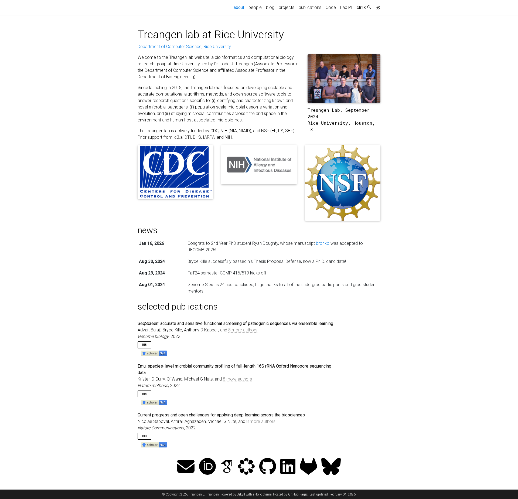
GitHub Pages (298, 494)
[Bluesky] (331, 467)
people (255, 7)
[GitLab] (308, 467)
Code (331, 7)
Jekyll (241, 494)
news (148, 230)
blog (270, 7)
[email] (186, 467)
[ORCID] (207, 467)
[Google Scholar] (226, 467)
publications (310, 7)
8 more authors (242, 329)
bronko (322, 243)
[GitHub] (267, 467)
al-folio (257, 494)
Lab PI (346, 7)
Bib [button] (144, 345)
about (240, 7)
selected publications (178, 306)
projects (286, 7)
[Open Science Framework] (246, 467)
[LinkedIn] (287, 467)
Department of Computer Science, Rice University (185, 46)
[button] (154, 353)
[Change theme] (376, 6)
